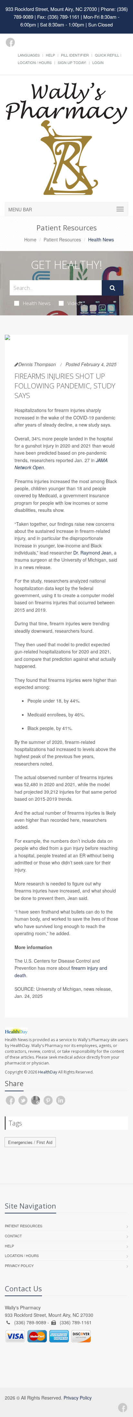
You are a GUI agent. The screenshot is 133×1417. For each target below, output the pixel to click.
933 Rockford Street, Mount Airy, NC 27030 (51, 8)
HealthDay (47, 1072)
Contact (13, 1235)
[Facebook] (10, 42)
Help (50, 55)
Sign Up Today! (72, 62)
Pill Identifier (75, 55)
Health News (37, 303)
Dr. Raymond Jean (92, 552)
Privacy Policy (19, 1265)
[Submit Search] (112, 288)
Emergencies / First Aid (30, 1142)
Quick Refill (107, 55)
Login (98, 62)
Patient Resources (62, 239)
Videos (75, 303)
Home (30, 239)
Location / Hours (35, 62)
